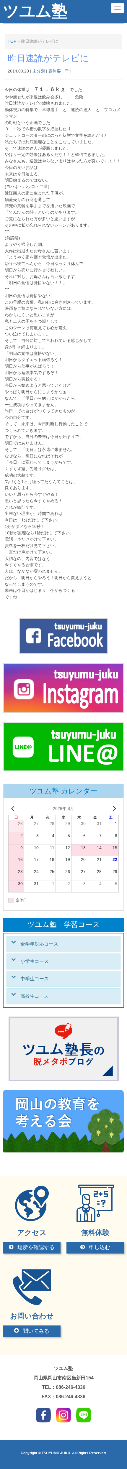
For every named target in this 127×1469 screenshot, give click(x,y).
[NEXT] (113, 808)
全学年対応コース (39, 943)
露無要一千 (58, 71)
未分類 (38, 71)
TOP (12, 41)
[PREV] (13, 808)
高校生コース (34, 996)
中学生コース (34, 978)
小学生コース (34, 961)
